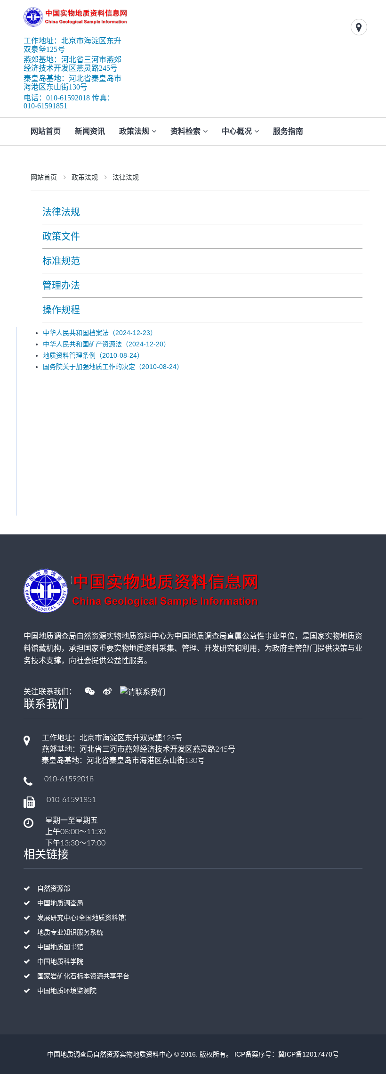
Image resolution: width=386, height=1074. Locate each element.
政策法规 (134, 131)
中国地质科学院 (60, 962)
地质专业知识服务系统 (70, 932)
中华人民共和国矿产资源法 (106, 344)
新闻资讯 (90, 131)
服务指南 (288, 131)
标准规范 (61, 261)
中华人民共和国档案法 (100, 332)
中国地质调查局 (60, 903)
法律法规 (126, 177)
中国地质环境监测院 (66, 991)
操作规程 (61, 310)
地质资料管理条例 (93, 355)
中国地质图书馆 (60, 947)
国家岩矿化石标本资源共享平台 (83, 976)
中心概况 (237, 131)
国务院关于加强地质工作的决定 (113, 366)
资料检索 (185, 131)
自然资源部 (53, 888)
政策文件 (61, 236)
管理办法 (61, 285)
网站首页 (46, 131)
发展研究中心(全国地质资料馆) (82, 918)
